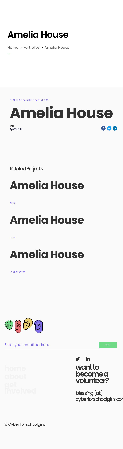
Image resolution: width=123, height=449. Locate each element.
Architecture (17, 100)
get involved (14, 388)
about (14, 377)
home (14, 368)
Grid (29, 100)
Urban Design (40, 100)
